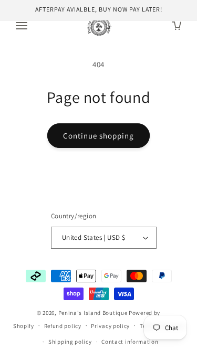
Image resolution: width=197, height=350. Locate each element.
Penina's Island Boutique (93, 312)
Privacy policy (110, 326)
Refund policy (62, 326)
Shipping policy (70, 341)
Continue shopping (98, 136)
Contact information (129, 341)
